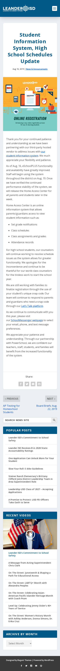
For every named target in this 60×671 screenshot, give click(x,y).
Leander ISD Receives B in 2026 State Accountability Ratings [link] (27, 449)
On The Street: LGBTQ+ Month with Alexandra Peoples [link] (27, 584)
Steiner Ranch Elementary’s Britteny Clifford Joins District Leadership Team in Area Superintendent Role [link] (30, 479)
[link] (19, 8)
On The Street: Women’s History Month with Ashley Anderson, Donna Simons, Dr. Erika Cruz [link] (30, 618)
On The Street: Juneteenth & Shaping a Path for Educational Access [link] (29, 574)
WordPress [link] (49, 660)
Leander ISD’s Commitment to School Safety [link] (28, 439)
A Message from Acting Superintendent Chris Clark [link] (29, 564)
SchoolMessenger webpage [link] (27, 320)
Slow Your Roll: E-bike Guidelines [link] (25, 468)
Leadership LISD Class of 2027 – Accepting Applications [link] (30, 490)
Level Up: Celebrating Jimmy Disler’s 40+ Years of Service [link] (29, 607)
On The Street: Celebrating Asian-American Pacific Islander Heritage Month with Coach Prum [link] (30, 595)
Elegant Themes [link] (24, 660)
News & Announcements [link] (37, 69)
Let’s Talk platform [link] (32, 306)
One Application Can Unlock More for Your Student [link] (31, 459)
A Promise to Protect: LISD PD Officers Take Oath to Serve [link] (28, 501)
